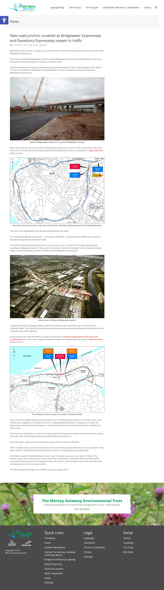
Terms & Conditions (94, 547)
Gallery (147, 7)
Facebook (128, 542)
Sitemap (49, 582)
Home (48, 542)
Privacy (87, 552)
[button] (4, 20)
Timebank (50, 538)
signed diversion (96, 150)
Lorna (35, 45)
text (156, 7)
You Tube (128, 547)
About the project (54, 568)
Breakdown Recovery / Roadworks (121, 7)
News (44, 45)
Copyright (89, 538)
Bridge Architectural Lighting (60, 559)
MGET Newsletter (54, 573)
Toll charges (92, 7)
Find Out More (82, 509)
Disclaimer (89, 542)
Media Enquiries (53, 564)
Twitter (127, 538)
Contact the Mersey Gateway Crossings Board (60, 553)
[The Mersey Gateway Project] (22, 7)
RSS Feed (128, 552)
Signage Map (57, 7)
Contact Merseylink (55, 547)
